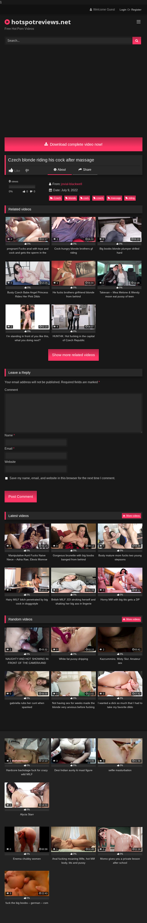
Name (10, 435)
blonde (72, 198)
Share (86, 169)
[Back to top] (135, 912)
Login (123, 9)
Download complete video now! (76, 144)
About (61, 169)
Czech (57, 198)
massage (116, 198)
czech (99, 198)
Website (10, 461)
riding (132, 198)
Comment (11, 389)
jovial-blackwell (71, 184)
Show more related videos (73, 355)
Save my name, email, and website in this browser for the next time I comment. (62, 478)
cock (86, 198)
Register (136, 9)
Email (9, 448)
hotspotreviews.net (40, 22)
